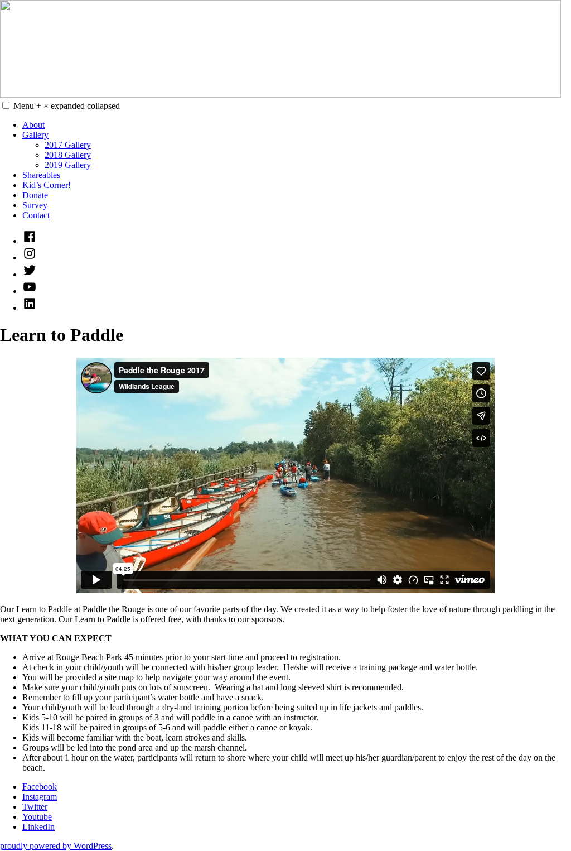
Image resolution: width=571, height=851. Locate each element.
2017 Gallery (68, 145)
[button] (5, 105)
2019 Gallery (68, 165)
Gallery (35, 135)
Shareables (41, 175)
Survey (34, 205)
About (33, 124)
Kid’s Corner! (46, 185)
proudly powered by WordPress (56, 845)
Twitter (34, 806)
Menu (66, 105)
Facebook (39, 786)
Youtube (37, 816)
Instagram (39, 796)
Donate (35, 195)
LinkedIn (38, 826)
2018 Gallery (68, 155)
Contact (36, 215)
